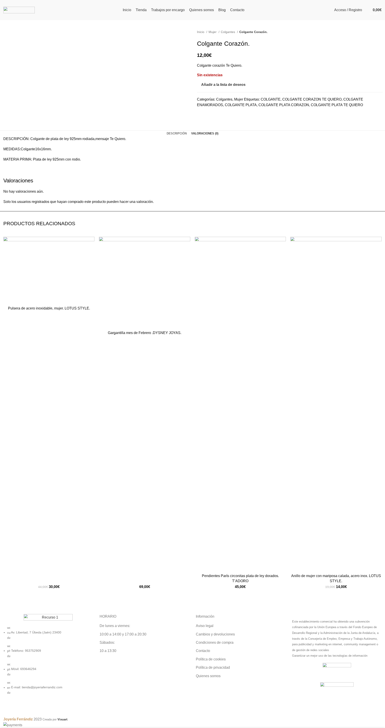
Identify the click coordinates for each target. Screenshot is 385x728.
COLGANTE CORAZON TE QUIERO (312, 99)
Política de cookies (211, 659)
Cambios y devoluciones (215, 634)
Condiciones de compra (214, 642)
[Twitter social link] (205, 114)
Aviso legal (204, 626)
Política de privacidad (213, 667)
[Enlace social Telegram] (216, 114)
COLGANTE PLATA (241, 105)
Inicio (201, 32)
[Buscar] (366, 10)
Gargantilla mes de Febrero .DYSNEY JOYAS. (144, 333)
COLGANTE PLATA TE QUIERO (337, 105)
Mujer (213, 32)
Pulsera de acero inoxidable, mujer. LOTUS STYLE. (49, 308)
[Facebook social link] (200, 114)
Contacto (203, 651)
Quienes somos (208, 676)
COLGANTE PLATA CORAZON (283, 105)
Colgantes (228, 32)
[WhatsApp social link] (210, 114)
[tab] (177, 134)
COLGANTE (271, 99)
